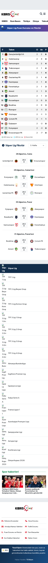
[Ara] (41, 14)
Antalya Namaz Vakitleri (13, 526)
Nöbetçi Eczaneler (11, 521)
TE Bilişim (29, 560)
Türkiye (26, 21)
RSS (6, 550)
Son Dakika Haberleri (12, 538)
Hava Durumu (33, 521)
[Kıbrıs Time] (10, 14)
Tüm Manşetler (33, 532)
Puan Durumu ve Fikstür (13, 532)
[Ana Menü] (44, 14)
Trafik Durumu (33, 526)
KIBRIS (4, 21)
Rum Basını (15, 21)
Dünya (36, 21)
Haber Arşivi (32, 538)
